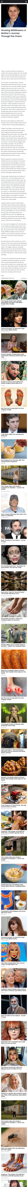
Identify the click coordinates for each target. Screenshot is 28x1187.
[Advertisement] (14, 55)
